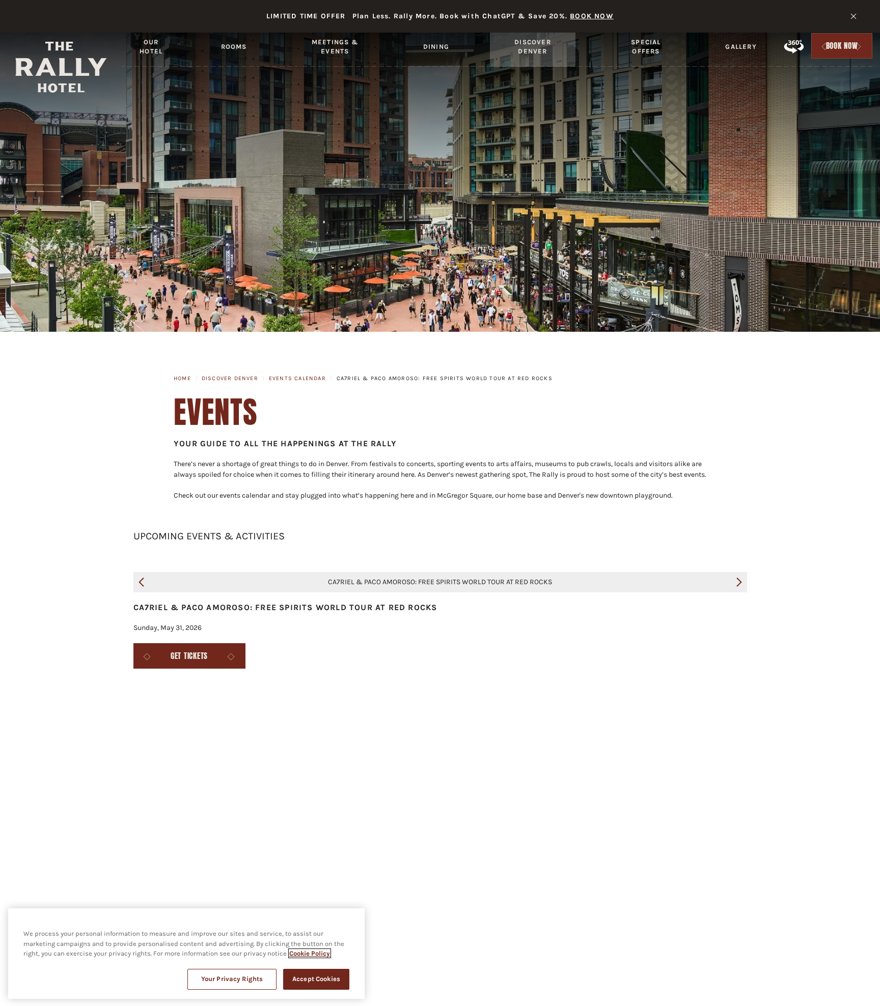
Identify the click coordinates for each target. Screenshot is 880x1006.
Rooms (234, 46)
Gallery (740, 46)
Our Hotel (151, 46)
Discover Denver (533, 46)
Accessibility (376, 752)
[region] (186, 953)
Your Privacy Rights (232, 979)
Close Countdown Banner (853, 16)
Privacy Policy (457, 752)
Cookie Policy (309, 953)
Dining (436, 46)
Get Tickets (189, 656)
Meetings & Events (334, 46)
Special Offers (646, 46)
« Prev (141, 582)
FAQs (100, 752)
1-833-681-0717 (479, 894)
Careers (248, 752)
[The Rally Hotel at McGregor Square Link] (61, 67)
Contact (307, 752)
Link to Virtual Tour (793, 46)
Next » (739, 582)
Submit (559, 793)
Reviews (772, 752)
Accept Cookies (316, 979)
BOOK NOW (592, 16)
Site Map (528, 752)
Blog (146, 752)
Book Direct (706, 752)
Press (193, 752)
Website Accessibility (614, 752)
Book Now (842, 48)
